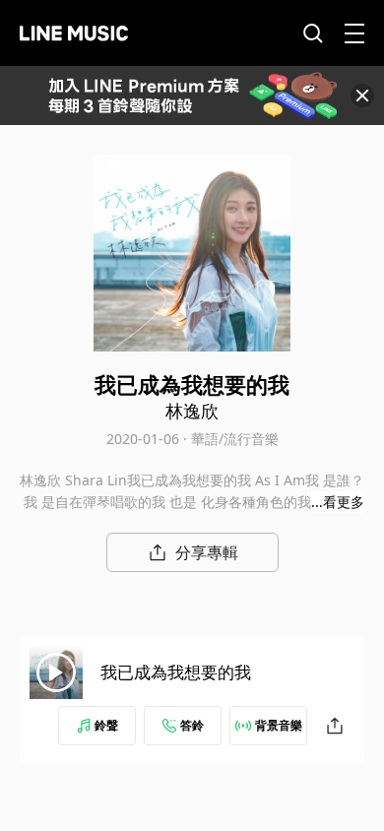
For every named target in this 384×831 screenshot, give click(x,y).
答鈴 (192, 725)
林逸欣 (192, 410)
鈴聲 (106, 725)
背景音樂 (278, 725)
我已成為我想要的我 (175, 672)
